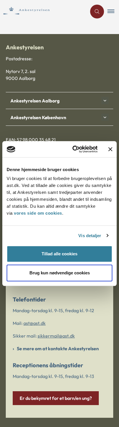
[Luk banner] (110, 149)
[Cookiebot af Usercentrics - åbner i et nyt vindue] (74, 149)
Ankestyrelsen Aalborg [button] (35, 101)
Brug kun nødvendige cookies (59, 272)
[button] (113, 11)
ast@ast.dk (34, 323)
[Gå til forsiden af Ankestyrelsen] (43, 11)
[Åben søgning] (97, 11)
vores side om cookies (38, 213)
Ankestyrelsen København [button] (38, 117)
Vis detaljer (89, 235)
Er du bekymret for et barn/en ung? (56, 398)
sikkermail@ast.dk (56, 336)
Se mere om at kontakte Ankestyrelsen (58, 348)
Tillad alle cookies (59, 253)
